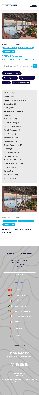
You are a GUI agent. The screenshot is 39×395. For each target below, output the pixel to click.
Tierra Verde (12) (10, 178)
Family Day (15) (10, 134)
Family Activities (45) (12, 130)
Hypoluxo (18, 300)
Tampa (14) (8, 171)
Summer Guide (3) (11, 167)
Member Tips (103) (11, 156)
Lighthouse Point (27, 78)
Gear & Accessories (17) (13, 145)
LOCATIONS (19, 282)
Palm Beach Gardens (12, 73)
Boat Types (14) (10, 108)
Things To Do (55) (11, 175)
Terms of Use (19, 375)
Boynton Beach (20, 290)
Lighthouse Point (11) (12, 152)
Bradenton (19, 328)
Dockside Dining (10, 48)
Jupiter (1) (8, 149)
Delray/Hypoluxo (10, 78)
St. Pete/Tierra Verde (21, 82)
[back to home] (10, 5)
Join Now (19, 274)
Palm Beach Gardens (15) (14, 164)
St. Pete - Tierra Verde (23, 316)
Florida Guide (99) (11, 141)
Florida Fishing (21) (11, 137)
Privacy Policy (19, 374)
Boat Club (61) (9, 97)
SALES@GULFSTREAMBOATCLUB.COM (19, 356)
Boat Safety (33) (10, 104)
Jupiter (17, 336)
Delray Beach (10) (11, 119)
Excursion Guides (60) (12, 126)
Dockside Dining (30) (12, 123)
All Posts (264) (9, 93)
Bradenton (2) (9, 115)
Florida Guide (9, 51)
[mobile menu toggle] (34, 5)
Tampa (6, 82)
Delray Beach (20, 295)
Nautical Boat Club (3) (12, 160)
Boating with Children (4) (14, 111)
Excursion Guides (25, 48)
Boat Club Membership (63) (15, 100)
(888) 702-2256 (19, 353)
